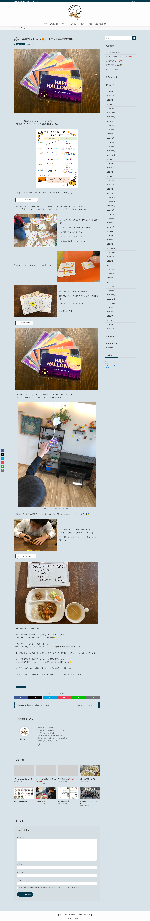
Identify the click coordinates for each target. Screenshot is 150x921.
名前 (19, 864)
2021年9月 (110, 307)
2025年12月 (111, 113)
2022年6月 (110, 269)
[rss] (132, 1)
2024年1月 (110, 193)
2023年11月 (111, 201)
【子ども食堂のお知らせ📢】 (115, 52)
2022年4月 (110, 278)
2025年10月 (111, 117)
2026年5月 (110, 100)
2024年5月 (110, 176)
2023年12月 (111, 197)
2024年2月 (110, 189)
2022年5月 (110, 273)
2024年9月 (110, 159)
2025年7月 (110, 129)
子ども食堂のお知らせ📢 (114, 61)
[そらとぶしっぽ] (75, 12)
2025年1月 (110, 146)
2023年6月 (110, 223)
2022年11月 (111, 248)
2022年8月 (110, 261)
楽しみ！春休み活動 (112, 69)
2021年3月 (110, 329)
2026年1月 (110, 108)
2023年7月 (110, 218)
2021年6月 (110, 320)
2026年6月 (110, 96)
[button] (21, 697)
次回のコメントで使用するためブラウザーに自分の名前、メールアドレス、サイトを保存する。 (50, 888)
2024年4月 (110, 180)
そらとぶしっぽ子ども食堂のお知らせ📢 (119, 56)
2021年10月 (111, 303)
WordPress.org (110, 368)
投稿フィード (109, 363)
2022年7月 (110, 265)
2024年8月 (110, 163)
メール (20, 872)
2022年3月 (110, 282)
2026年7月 (110, 91)
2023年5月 (110, 227)
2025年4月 (110, 134)
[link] (39, 744)
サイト (19, 880)
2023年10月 (111, 206)
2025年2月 (110, 142)
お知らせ (110, 347)
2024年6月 (110, 172)
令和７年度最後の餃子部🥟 (114, 65)
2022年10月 (111, 252)
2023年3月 (110, 235)
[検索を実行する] (134, 38)
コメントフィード (111, 365)
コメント (21, 837)
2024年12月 (111, 151)
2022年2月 (110, 286)
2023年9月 (110, 210)
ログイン (108, 361)
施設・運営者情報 (69, 914)
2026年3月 (110, 104)
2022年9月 (110, 257)
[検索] (135, 1)
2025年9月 (110, 121)
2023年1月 (110, 244)
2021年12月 (111, 295)
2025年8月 (110, 125)
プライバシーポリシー (83, 914)
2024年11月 (111, 155)
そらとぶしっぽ (24, 739)
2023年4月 (110, 231)
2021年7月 (110, 316)
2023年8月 (110, 214)
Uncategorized (20, 44)
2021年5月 (110, 324)
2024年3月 (110, 185)
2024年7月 (110, 168)
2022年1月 (110, 290)
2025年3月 (110, 138)
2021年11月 (111, 299)
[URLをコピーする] (93, 697)
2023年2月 (110, 240)
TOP (61, 914)
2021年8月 (110, 312)
